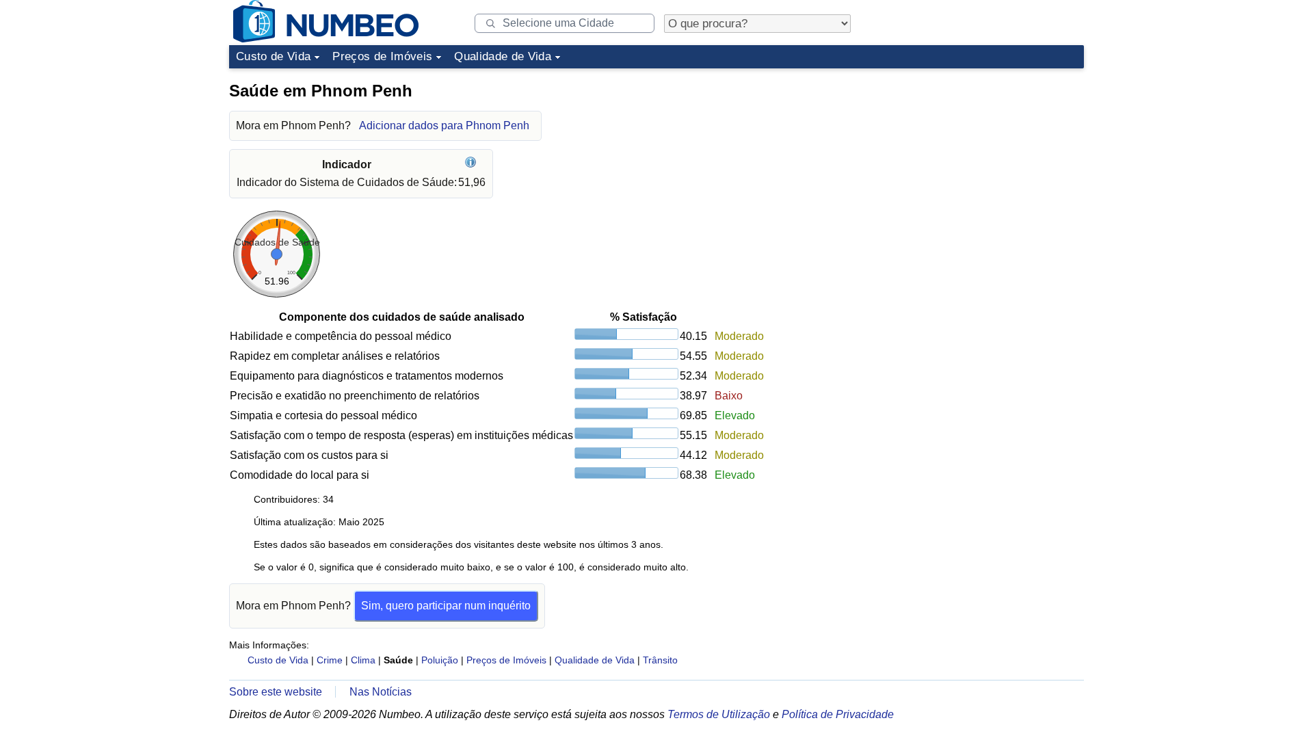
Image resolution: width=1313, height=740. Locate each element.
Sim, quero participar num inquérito (446, 605)
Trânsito (660, 660)
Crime (330, 660)
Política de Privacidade (838, 714)
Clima (363, 660)
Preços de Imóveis (382, 56)
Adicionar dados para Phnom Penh (444, 125)
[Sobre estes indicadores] (472, 164)
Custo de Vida (273, 56)
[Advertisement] (981, 160)
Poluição (439, 660)
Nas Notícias (380, 692)
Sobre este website (275, 692)
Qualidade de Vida (502, 56)
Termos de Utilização (718, 714)
